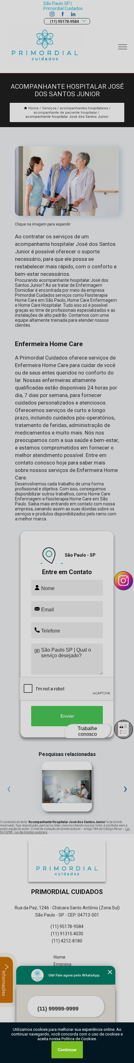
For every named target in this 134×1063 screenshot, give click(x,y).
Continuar (67, 1049)
